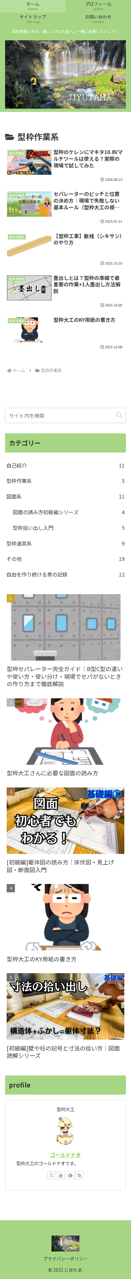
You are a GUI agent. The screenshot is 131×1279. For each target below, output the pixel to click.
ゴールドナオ (65, 1155)
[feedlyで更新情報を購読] (70, 1175)
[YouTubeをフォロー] (61, 1175)
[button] (119, 415)
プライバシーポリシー (65, 1258)
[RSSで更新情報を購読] (79, 1175)
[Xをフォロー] (51, 1175)
